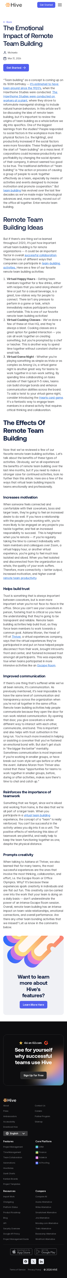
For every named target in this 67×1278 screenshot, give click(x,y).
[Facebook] (25, 1261)
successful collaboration (40, 255)
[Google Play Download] (46, 1251)
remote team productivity (19, 578)
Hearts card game (51, 397)
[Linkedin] (41, 1261)
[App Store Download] (21, 1251)
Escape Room (46, 665)
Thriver (16, 636)
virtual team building (37, 815)
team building (12, 190)
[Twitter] (33, 1261)
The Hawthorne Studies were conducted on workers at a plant (30, 96)
